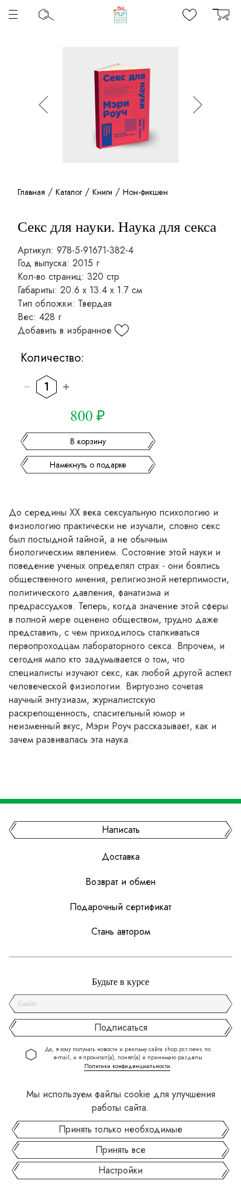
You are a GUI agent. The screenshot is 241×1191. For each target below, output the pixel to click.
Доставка (121, 856)
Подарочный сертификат (120, 907)
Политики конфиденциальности (127, 1066)
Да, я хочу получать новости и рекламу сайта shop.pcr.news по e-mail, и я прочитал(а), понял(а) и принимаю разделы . (128, 1057)
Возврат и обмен (120, 882)
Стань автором (120, 931)
